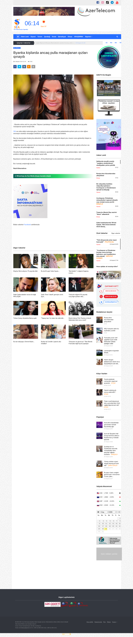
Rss (104, 622)
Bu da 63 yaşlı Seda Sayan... (50, 271)
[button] (117, 36)
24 (102, 529)
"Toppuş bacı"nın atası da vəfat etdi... (52, 318)
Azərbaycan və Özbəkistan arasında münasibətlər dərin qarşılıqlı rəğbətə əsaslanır (110, 450)
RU (111, 42)
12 (109, 523)
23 (99, 529)
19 (109, 526)
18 (106, 526)
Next (118, 88)
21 (116, 526)
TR (120, 42)
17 (102, 526)
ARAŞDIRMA (78, 36)
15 (119, 523)
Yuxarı (114, 622)
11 (106, 523)
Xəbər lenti (25, 36)
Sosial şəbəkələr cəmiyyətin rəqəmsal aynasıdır (110, 381)
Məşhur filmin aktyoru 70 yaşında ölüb (25, 271)
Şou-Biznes (20, 266)
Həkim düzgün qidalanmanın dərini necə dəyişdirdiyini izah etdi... (112, 361)
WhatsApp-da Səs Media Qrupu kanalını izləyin (33, 176)
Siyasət (33, 36)
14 (116, 523)
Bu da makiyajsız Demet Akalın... (23, 341)
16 (99, 526)
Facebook (27, 224)
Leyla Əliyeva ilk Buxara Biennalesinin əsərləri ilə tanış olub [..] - (60, 43)
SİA (14, 131)
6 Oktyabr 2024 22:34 (20, 61)
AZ (106, 42)
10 (102, 523)
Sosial (54, 36)
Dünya (70, 36)
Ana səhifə (90, 622)
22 (119, 526)
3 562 (30, 61)
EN (116, 42)
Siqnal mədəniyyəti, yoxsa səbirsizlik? (110, 392)
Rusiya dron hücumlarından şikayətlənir (108, 319)
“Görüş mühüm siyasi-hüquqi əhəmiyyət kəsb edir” (111, 463)
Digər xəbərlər (115, 233)
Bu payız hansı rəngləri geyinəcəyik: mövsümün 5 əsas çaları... (112, 474)
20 (113, 526)
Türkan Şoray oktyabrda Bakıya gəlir (25, 318)
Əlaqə (109, 622)
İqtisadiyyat (62, 36)
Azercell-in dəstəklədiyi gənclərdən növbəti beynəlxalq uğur (111, 424)
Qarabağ (47, 36)
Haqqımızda (98, 622)
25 (106, 529)
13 (113, 523)
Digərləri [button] (88, 36)
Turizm (39, 36)
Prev (99, 88)
